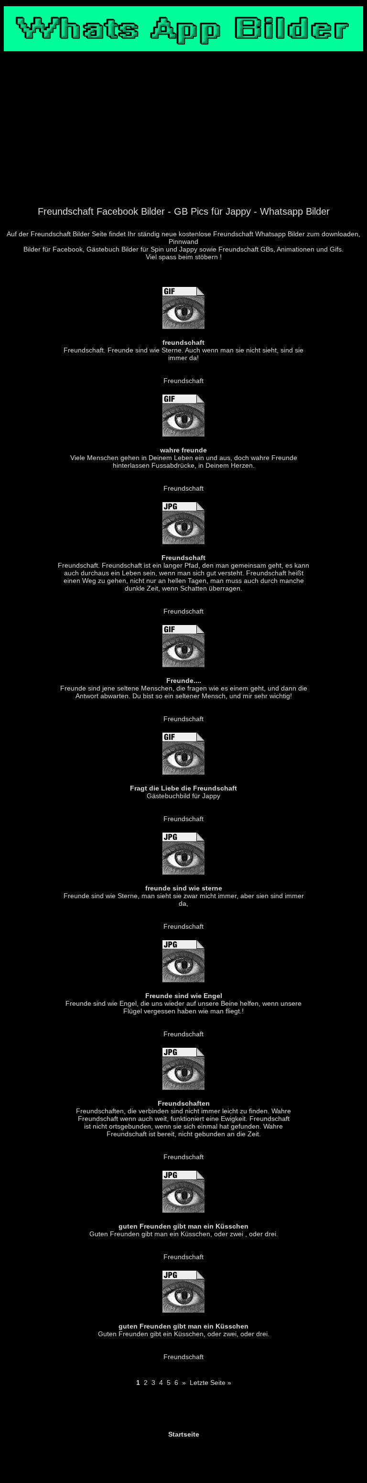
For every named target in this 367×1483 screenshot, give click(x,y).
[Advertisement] (183, 134)
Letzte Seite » (210, 1382)
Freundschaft (183, 380)
